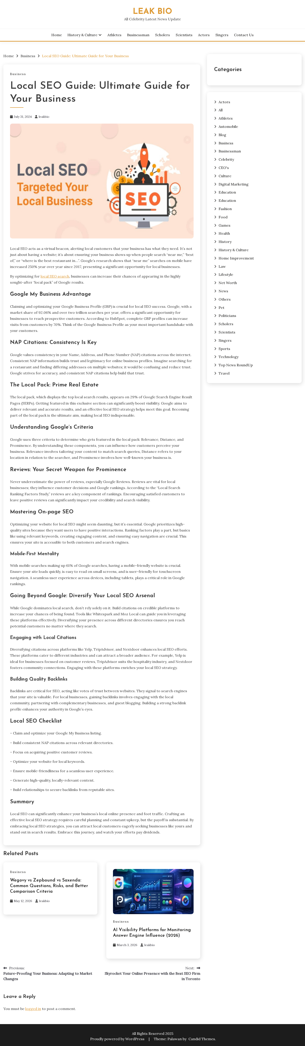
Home (56, 35)
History (225, 241)
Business (18, 74)
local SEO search (55, 276)
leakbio (44, 117)
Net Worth (228, 282)
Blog (222, 135)
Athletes (114, 35)
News (223, 291)
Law (222, 266)
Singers (221, 35)
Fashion (225, 209)
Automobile (228, 126)
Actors (204, 35)
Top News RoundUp (236, 365)
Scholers (162, 35)
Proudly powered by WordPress (117, 1039)
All (221, 110)
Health (224, 233)
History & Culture (82, 35)
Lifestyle (226, 274)
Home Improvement (236, 258)
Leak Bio (152, 12)
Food (223, 217)
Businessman (138, 35)
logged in (33, 1008)
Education (227, 192)
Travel (224, 373)
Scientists (184, 35)
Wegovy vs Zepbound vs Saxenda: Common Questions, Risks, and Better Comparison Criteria (49, 886)
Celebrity (226, 159)
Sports (224, 348)
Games (224, 225)
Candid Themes (201, 1039)
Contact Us (244, 35)
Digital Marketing (234, 184)
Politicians (227, 315)
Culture (225, 176)
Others (225, 299)
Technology (228, 356)
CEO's (224, 167)
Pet (221, 307)
